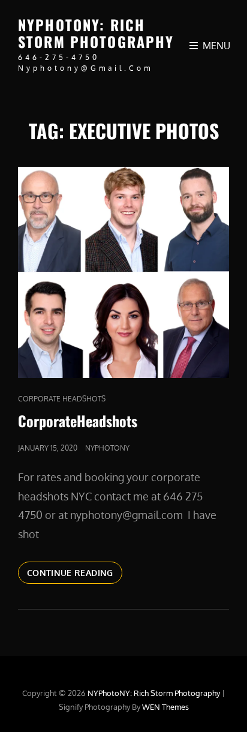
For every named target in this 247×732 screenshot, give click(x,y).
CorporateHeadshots (77, 420)
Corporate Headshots (62, 398)
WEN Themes (165, 707)
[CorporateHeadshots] (123, 272)
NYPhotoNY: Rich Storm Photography (96, 33)
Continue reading (74, 572)
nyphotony (107, 447)
